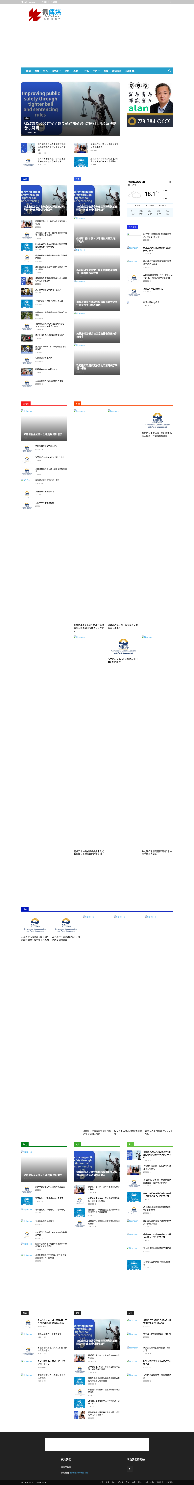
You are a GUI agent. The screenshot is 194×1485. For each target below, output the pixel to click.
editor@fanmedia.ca (79, 1472)
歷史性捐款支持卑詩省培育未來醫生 (50, 335)
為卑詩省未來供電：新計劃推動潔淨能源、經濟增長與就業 (96, 272)
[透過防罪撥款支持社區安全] (27, 448)
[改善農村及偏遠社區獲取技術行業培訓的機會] (27, 258)
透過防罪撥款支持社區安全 (46, 446)
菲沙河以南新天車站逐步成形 (47, 480)
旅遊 (25, 1313)
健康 (27, 118)
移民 (45, 70)
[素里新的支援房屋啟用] (27, 494)
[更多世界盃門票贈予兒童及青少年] (27, 304)
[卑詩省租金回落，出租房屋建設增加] (44, 425)
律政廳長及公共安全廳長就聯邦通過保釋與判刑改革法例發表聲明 (51, 147)
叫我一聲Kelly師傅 (151, 302)
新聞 (28, 70)
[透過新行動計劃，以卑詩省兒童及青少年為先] (81, 148)
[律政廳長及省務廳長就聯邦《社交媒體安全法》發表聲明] (27, 281)
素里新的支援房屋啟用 (44, 491)
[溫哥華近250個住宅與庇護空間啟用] (27, 460)
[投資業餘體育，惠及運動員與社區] (27, 383)
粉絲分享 (116, 70)
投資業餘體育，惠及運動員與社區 (49, 381)
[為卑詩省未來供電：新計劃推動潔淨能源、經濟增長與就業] (28, 162)
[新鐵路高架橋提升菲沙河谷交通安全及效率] (27, 315)
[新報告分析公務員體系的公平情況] (27, 1201)
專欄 (75, 70)
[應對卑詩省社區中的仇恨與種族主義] (27, 1189)
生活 (95, 70)
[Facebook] (171, 2)
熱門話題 (132, 227)
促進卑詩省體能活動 (43, 358)
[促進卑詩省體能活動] (27, 360)
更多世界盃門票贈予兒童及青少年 (49, 301)
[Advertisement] (121, 14)
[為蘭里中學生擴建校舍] (134, 292)
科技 (106, 70)
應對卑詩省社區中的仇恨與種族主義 (50, 1187)
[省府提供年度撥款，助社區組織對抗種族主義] (27, 1235)
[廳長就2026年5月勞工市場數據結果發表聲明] (27, 349)
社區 (86, 70)
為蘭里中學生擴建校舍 (153, 289)
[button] (169, 71)
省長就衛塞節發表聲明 (44, 1221)
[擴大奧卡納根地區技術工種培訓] (27, 292)
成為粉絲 (129, 70)
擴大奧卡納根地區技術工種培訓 (48, 290)
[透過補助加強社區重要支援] (27, 372)
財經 (67, 70)
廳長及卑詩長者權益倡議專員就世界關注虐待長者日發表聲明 (96, 303)
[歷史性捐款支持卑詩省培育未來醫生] (27, 338)
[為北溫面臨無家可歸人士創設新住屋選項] (27, 471)
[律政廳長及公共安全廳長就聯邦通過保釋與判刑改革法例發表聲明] (70, 108)
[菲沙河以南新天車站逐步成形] (27, 585)
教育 (37, 70)
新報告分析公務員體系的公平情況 (49, 1198)
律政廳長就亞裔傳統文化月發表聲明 (50, 1210)
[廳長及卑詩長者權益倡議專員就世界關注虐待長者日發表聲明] (81, 162)
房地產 (55, 70)
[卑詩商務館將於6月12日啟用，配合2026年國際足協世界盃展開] (27, 326)
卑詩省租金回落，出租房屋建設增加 (43, 434)
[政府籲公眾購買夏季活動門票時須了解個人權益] (27, 269)
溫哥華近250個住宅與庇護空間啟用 (49, 457)
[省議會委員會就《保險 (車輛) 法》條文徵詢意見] (28, 1351)
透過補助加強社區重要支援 (46, 369)
